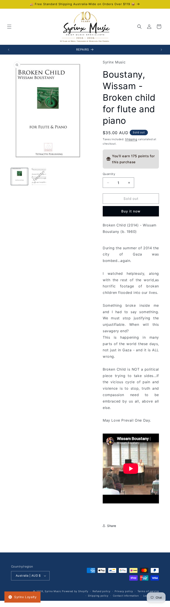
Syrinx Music (53, 591)
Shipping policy (98, 595)
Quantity (109, 174)
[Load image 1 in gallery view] (19, 176)
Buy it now (130, 211)
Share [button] (111, 526)
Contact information (126, 595)
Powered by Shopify (75, 591)
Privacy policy (124, 591)
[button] (9, 26)
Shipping (131, 139)
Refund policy (101, 591)
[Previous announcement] (9, 50)
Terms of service (148, 591)
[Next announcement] (161, 50)
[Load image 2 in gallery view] (38, 176)
